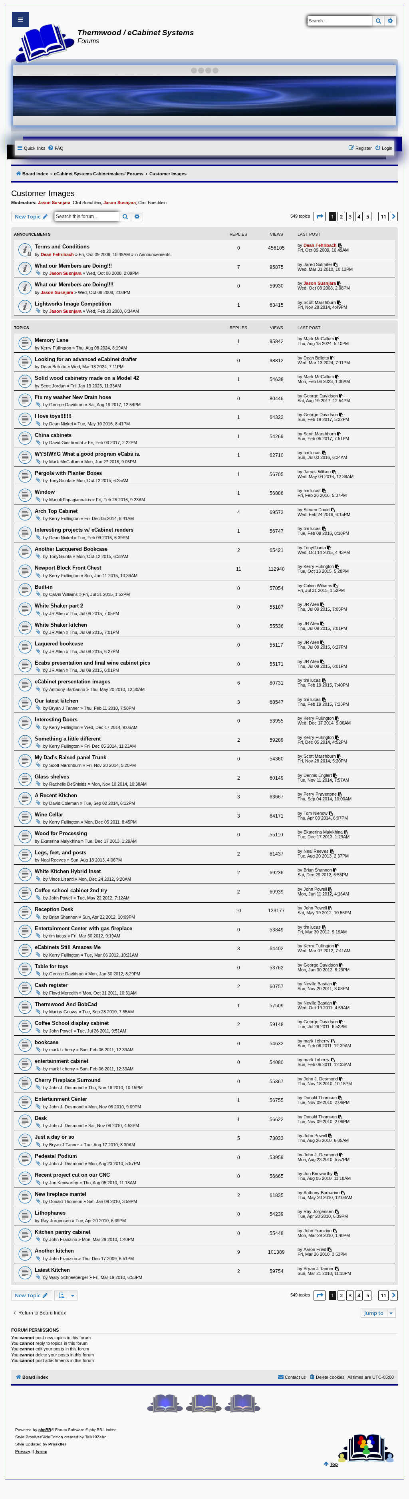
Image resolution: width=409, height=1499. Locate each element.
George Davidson (66, 404)
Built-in (44, 587)
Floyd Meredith (63, 993)
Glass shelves (52, 777)
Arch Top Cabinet (56, 511)
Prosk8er (57, 1444)
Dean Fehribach (57, 254)
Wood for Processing (61, 833)
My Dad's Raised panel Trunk (70, 757)
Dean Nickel (61, 423)
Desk (41, 1118)
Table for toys (51, 966)
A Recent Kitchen (56, 795)
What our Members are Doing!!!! (74, 285)
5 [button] (367, 216)
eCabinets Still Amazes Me (68, 947)
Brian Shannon (318, 870)
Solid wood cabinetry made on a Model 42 (87, 378)
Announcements (155, 254)
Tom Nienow (316, 813)
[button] (320, 216)
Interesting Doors (56, 720)
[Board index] (42, 42)
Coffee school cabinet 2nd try (71, 890)
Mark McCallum (319, 338)
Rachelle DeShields (68, 784)
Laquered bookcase (59, 644)
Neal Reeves (53, 860)
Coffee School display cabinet (72, 1023)
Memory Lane (51, 340)
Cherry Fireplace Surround (68, 1080)
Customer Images (43, 193)
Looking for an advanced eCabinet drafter (86, 359)
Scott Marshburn (320, 302)
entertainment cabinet (61, 1061)
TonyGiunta (60, 480)
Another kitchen (54, 1251)
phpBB (44, 1430)
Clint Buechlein (87, 202)
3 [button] (350, 216)
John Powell (60, 897)
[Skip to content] (20, 19)
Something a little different (68, 739)
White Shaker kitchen (61, 625)
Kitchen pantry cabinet (62, 1232)
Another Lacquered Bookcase (71, 549)
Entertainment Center (61, 1099)
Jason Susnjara (54, 202)
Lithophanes (50, 1213)
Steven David (317, 509)
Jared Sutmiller (318, 264)
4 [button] (358, 216)
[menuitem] (56, 148)
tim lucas (312, 452)
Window (45, 492)
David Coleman (64, 803)
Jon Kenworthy (63, 1182)
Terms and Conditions (62, 247)
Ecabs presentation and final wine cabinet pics (92, 663)
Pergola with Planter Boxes (68, 473)
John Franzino (63, 1239)
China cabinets (53, 435)
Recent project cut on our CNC (72, 1175)
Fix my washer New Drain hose (73, 397)
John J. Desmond (66, 1087)
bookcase (46, 1042)
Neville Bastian (318, 983)
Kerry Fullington (56, 347)
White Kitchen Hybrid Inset (68, 871)
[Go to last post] (340, 245)
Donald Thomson (320, 1097)
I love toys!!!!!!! (53, 416)
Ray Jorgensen (56, 1220)
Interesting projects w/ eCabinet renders (84, 530)
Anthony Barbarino (67, 689)
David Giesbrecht (66, 442)
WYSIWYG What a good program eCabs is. (88, 454)
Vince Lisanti (61, 879)
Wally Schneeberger (68, 1277)
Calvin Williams (63, 594)
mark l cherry (62, 1049)
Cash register (51, 985)
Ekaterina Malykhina (60, 841)
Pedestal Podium (56, 1156)
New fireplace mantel (60, 1194)
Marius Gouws (63, 1011)
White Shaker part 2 (59, 606)
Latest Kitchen (52, 1270)
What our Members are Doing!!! (73, 266)
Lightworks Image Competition (73, 304)
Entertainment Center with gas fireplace (83, 928)
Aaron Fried (315, 1249)
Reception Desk (54, 909)
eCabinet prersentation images (72, 682)
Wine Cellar (49, 815)
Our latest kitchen (56, 701)
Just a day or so (54, 1137)
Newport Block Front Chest (68, 568)
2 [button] (341, 216)
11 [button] (383, 216)
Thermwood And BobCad (66, 1004)
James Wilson (317, 471)
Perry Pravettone (320, 794)
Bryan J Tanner (64, 708)
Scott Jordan (53, 385)
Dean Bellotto (53, 366)
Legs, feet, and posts (60, 853)
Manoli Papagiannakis (70, 499)
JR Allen (57, 613)
